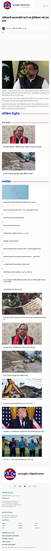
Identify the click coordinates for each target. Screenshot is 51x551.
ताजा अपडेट (6, 122)
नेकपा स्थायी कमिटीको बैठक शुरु (11, 226)
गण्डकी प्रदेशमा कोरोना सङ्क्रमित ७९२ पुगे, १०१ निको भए (17, 272)
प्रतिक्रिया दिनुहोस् (11, 114)
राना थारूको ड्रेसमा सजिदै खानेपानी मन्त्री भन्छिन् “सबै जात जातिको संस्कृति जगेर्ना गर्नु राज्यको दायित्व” (24, 281)
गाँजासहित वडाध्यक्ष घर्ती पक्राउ (11, 241)
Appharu (34, 547)
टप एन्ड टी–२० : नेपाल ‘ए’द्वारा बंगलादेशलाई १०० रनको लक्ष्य (18, 460)
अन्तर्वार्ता (20, 523)
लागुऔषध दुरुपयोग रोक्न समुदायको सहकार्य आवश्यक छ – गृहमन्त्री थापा (21, 257)
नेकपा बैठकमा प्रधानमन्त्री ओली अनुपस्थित (13, 218)
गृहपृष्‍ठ (3, 523)
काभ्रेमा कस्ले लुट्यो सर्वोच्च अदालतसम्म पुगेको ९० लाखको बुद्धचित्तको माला (22, 249)
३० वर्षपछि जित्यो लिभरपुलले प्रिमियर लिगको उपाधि (16, 264)
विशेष (3, 528)
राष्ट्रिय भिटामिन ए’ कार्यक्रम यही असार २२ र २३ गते (15, 233)
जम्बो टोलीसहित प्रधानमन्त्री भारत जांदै (12, 289)
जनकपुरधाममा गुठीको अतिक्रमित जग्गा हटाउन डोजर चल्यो (18, 403)
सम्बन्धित (6, 181)
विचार (36, 526)
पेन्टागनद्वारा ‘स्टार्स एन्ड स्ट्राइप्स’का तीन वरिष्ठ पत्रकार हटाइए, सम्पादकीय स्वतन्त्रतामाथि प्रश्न (24, 318)
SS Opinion (37, 528)
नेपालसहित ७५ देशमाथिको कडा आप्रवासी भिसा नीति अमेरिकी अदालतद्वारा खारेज (23, 432)
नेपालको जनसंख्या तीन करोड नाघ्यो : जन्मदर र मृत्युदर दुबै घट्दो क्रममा (20, 210)
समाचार (3, 526)
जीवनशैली (20, 528)
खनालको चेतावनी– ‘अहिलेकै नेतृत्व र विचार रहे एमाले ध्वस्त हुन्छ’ (22, 147)
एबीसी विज (20, 526)
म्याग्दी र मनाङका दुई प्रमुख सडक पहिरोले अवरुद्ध (18, 173)
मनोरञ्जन (36, 523)
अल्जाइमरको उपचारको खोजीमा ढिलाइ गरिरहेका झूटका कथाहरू (19, 202)
